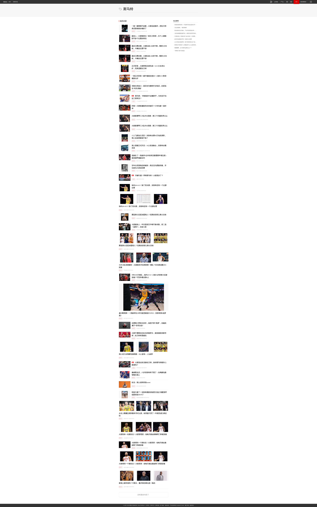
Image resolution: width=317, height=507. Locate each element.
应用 (10, 1)
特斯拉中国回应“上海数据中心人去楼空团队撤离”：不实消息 (186, 45)
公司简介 (148, 505)
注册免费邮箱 (303, 1)
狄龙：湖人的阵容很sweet (141, 382)
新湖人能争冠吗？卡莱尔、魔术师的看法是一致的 (137, 483)
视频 (133, 101)
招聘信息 (157, 505)
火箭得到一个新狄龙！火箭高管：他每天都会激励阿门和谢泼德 (142, 464)
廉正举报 (187, 505)
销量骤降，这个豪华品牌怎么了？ (183, 47)
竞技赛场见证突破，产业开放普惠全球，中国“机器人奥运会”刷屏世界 (186, 30)
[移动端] (271, 2)
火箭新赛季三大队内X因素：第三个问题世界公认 (149, 116)
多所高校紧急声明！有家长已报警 (183, 39)
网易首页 (5, 1)
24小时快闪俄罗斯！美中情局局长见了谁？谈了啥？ (186, 42)
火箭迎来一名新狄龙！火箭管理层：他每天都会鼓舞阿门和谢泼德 (143, 434)
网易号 (133, 31)
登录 (296, 1)
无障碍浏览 (15, 1)
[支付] (287, 2)
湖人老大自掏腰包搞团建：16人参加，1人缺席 (136, 354)
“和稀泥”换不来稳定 (179, 50)
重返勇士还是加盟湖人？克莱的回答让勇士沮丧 (149, 215)
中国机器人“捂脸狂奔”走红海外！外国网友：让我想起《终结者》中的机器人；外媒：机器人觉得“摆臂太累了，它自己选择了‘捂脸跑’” (186, 36)
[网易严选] (282, 2)
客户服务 (162, 505)
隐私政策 (167, 505)
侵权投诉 (192, 505)
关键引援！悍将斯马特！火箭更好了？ (149, 175)
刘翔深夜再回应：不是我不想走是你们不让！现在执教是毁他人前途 (186, 24)
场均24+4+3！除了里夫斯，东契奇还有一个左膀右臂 (138, 206)
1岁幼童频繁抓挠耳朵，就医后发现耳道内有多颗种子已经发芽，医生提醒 (186, 33)
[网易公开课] (276, 2)
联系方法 (152, 505)
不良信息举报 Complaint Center (177, 505)
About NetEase (141, 505)
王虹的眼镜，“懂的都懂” (180, 27)
